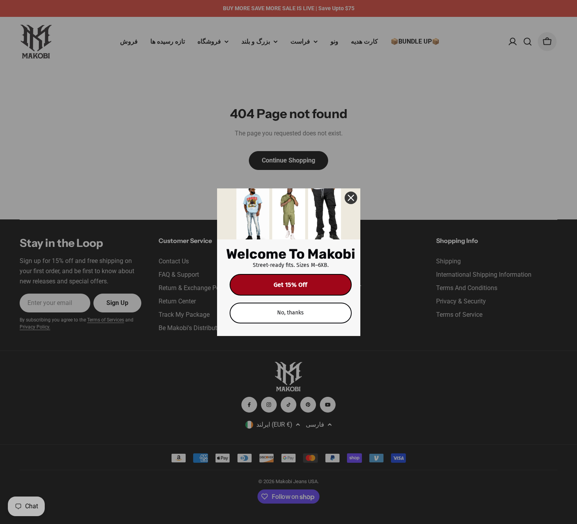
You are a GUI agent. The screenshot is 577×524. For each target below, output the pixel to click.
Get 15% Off (290, 284)
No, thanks (290, 312)
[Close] (350, 197)
